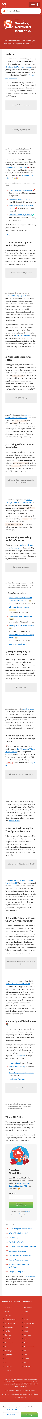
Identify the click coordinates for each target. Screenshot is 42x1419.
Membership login (17, 1394)
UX (6, 1362)
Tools (25, 1355)
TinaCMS (29, 1384)
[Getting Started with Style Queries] (21, 278)
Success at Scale (14, 1063)
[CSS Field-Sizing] (21, 402)
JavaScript (8, 1339)
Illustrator (8, 1335)
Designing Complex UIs (17, 1272)
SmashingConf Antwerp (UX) (16, 167)
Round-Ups (8, 1351)
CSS (25, 1315)
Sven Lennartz (27, 1382)
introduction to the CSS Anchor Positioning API (19, 881)
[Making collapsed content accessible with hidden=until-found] (21, 486)
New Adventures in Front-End (20, 1255)
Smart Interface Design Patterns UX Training (22, 207)
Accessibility (13, 1238)
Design (26, 1319)
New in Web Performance (18, 1260)
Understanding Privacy (17, 1067)
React (6, 1347)
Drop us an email (30, 1276)
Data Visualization (10, 1319)
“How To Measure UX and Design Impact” (20, 750)
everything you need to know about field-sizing (20, 416)
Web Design (27, 1366)
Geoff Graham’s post (22, 336)
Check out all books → (17, 1079)
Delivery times (27, 1394)
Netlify (24, 1384)
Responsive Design (29, 1347)
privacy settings (12, 1409)
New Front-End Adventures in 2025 (18, 67)
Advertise (35, 1394)
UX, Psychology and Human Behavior (22, 1246)
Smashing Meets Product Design (20, 190)
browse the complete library (15, 1109)
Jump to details (14, 821)
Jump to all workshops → (18, 644)
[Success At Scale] (21, 1092)
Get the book (26, 1106)
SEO (25, 1351)
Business (7, 1311)
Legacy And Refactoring (17, 1251)
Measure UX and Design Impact (20, 215)
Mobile (26, 1339)
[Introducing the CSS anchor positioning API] (21, 868)
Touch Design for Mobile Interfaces (21, 1073)
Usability (26, 1359)
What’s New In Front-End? (18, 1233)
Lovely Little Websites (17, 1242)
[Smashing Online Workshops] (21, 571)
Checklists (8, 1315)
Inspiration (27, 1335)
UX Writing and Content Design (20, 1229)
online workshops (16, 583)
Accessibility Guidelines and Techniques (19, 1265)
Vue (25, 1362)
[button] (38, 11)
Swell (36, 1384)
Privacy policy (6, 1394)
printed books (20, 1056)
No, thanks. (11, 1415)
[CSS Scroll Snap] (21, 694)
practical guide (28, 709)
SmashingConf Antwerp (22, 149)
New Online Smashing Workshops (21, 199)
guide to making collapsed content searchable (18, 501)
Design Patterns (10, 1323)
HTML (26, 1331)
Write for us (10, 1390)
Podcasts (23, 1398)
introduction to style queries (15, 296)
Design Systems (29, 1323)
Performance (9, 1343)
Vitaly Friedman (15, 1382)
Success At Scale (26, 1104)
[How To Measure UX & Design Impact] (21, 783)
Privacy (26, 1343)
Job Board (17, 1398)
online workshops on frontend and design (20, 546)
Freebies (7, 1331)
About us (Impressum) (29, 1390)
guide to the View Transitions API (17, 984)
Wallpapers (8, 1366)
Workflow (8, 1370)
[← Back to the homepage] (4, 4)
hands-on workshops (25, 154)
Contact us (18, 1390)
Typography (8, 1355)
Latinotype (23, 1386)
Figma (26, 1327)
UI (5, 1359)
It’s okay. (29, 1415)
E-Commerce (9, 1327)
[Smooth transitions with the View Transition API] (21, 967)
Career (26, 1311)
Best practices (28, 1307)
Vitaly (9, 235)
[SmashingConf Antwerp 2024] (21, 110)
